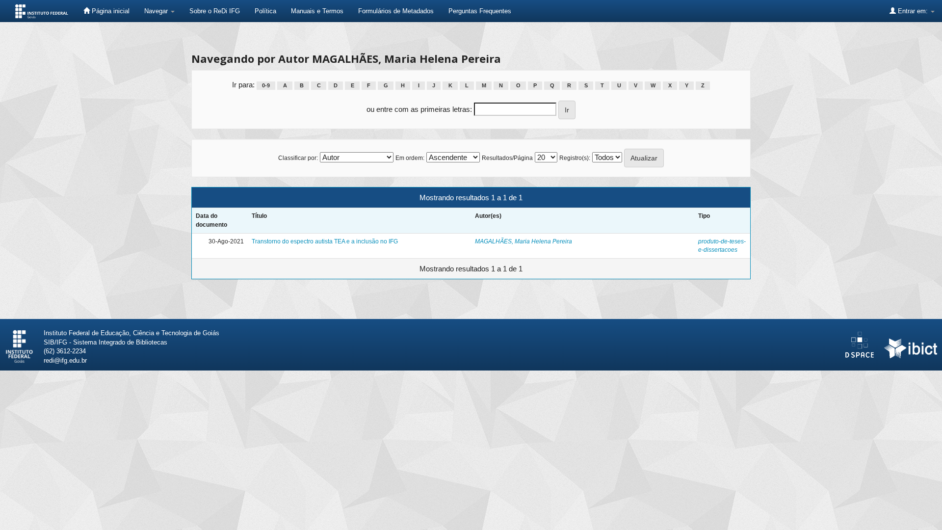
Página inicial (110, 11)
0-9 (266, 85)
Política (265, 11)
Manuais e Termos (317, 11)
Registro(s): (574, 158)
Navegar (157, 11)
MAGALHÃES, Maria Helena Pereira (523, 241)
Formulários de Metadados (396, 11)
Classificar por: (298, 158)
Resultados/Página (507, 158)
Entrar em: (913, 11)
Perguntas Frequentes (479, 11)
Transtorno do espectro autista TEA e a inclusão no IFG (325, 241)
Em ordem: (409, 158)
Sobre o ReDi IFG (214, 11)
